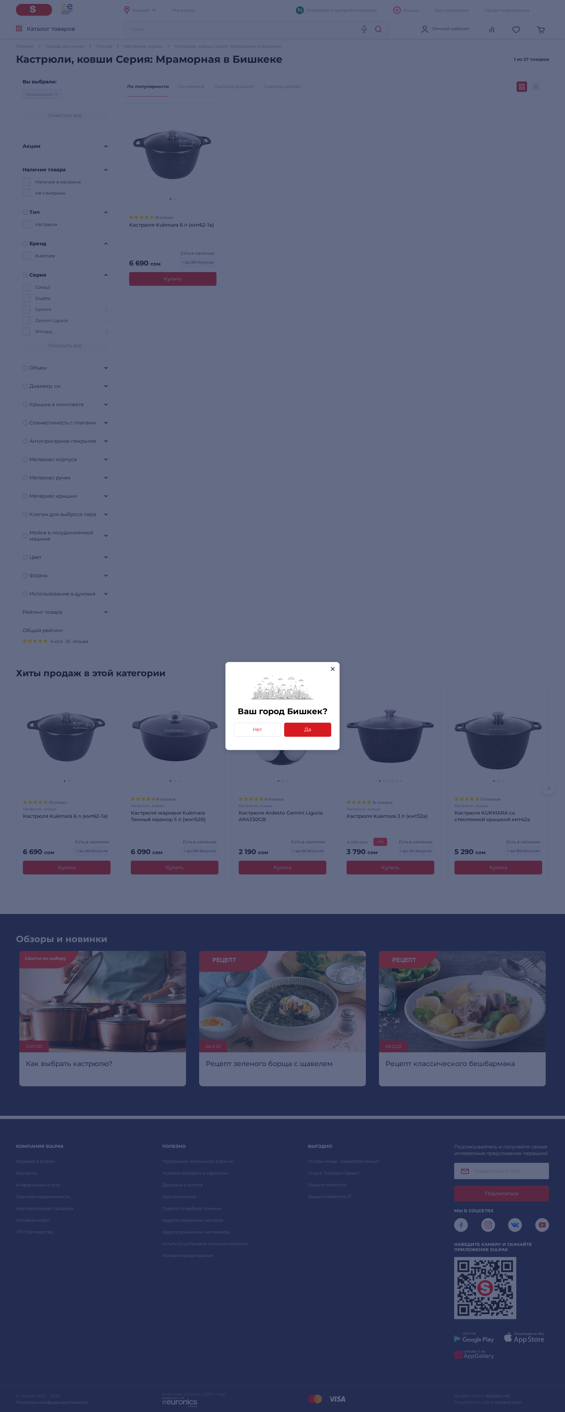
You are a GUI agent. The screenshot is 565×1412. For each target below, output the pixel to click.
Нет (257, 729)
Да (307, 729)
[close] (333, 669)
